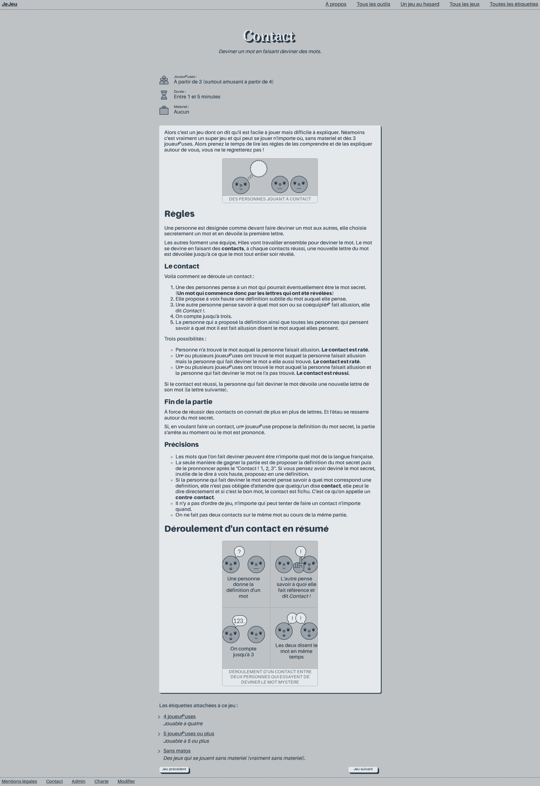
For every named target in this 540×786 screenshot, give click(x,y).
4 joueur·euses (179, 716)
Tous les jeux (464, 4)
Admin (79, 782)
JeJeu (9, 4)
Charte (101, 782)
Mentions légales (19, 782)
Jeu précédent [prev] (174, 769)
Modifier (126, 782)
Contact (268, 37)
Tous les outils (373, 4)
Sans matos (177, 751)
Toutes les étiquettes (514, 4)
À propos (335, 4)
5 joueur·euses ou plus (188, 734)
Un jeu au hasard (419, 4)
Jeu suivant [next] (363, 769)
